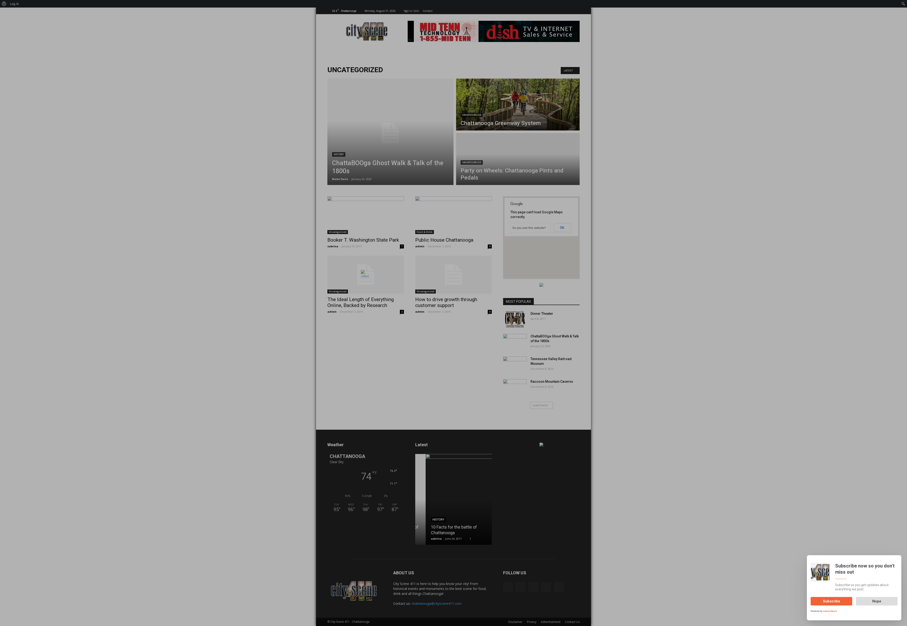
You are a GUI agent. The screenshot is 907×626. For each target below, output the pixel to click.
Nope (876, 601)
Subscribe (831, 601)
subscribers (830, 611)
